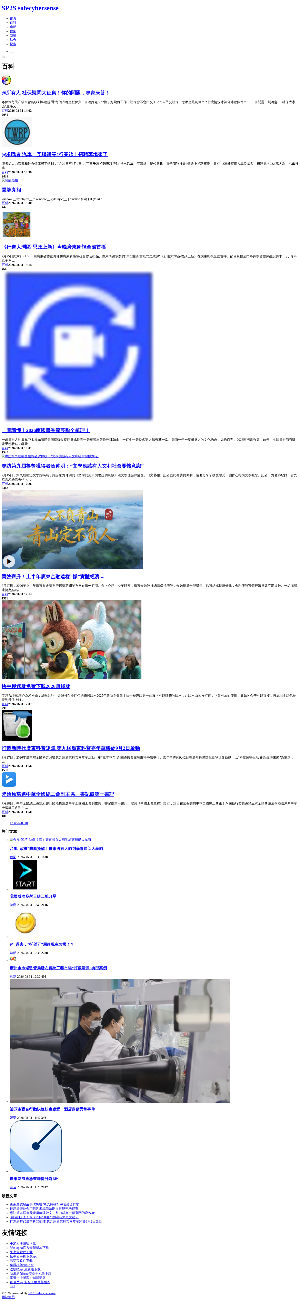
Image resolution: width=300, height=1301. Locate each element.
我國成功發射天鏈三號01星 (33, 896)
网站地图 (8, 1297)
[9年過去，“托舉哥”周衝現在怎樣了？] (25, 936)
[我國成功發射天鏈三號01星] (25, 889)
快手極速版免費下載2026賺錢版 (36, 686)
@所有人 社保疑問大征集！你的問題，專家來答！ (56, 92)
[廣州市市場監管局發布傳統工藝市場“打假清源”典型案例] (13, 960)
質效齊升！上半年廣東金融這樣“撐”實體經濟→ (53, 576)
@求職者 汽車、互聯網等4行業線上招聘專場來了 (55, 154)
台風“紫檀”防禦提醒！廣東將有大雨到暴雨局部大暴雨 (56, 848)
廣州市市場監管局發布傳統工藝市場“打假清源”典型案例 (58, 968)
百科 (13, 22)
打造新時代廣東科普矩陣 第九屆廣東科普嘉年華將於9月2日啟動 (71, 748)
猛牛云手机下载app (23, 1256)
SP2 (12, 1286)
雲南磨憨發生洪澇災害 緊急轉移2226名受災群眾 (44, 1204)
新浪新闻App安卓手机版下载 (30, 1273)
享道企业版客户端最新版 (28, 1278)
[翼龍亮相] (10, 180)
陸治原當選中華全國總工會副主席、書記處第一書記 (58, 794)
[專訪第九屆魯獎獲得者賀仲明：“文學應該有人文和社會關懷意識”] (50, 456)
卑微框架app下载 (22, 1265)
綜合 (13, 39)
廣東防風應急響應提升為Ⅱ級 (34, 1178)
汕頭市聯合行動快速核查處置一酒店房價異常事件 (52, 1109)
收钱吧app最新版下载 (25, 1269)
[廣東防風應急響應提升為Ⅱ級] (36, 1171)
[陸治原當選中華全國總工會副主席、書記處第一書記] (9, 785)
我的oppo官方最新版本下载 (29, 1248)
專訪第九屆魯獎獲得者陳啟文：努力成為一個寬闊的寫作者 (52, 1213)
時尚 (13, 905)
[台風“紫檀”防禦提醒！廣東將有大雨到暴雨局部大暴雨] (50, 839)
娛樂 (13, 35)
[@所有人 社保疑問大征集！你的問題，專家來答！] (6, 84)
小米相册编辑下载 (23, 1243)
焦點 (13, 27)
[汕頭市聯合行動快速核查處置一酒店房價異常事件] (120, 1101)
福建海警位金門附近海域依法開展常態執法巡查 (44, 1208)
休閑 (13, 31)
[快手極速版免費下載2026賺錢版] (71, 678)
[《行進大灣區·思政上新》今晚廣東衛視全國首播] (17, 238)
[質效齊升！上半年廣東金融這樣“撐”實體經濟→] (72, 568)
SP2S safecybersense (30, 8)
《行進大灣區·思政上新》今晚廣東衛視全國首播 (54, 247)
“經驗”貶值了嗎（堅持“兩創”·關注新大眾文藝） (44, 1217)
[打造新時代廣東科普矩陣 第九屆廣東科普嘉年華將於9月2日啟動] (17, 739)
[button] (11, 52)
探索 (13, 44)
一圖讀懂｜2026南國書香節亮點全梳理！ (46, 430)
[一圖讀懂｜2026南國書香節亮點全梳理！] (78, 422)
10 (26, 823)
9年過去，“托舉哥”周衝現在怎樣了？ (42, 944)
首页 (13, 18)
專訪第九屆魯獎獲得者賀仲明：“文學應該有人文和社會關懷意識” (73, 466)
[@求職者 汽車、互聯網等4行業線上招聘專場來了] (17, 146)
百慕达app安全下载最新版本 (30, 1282)
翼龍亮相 (11, 190)
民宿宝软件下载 (21, 1252)
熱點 (13, 953)
